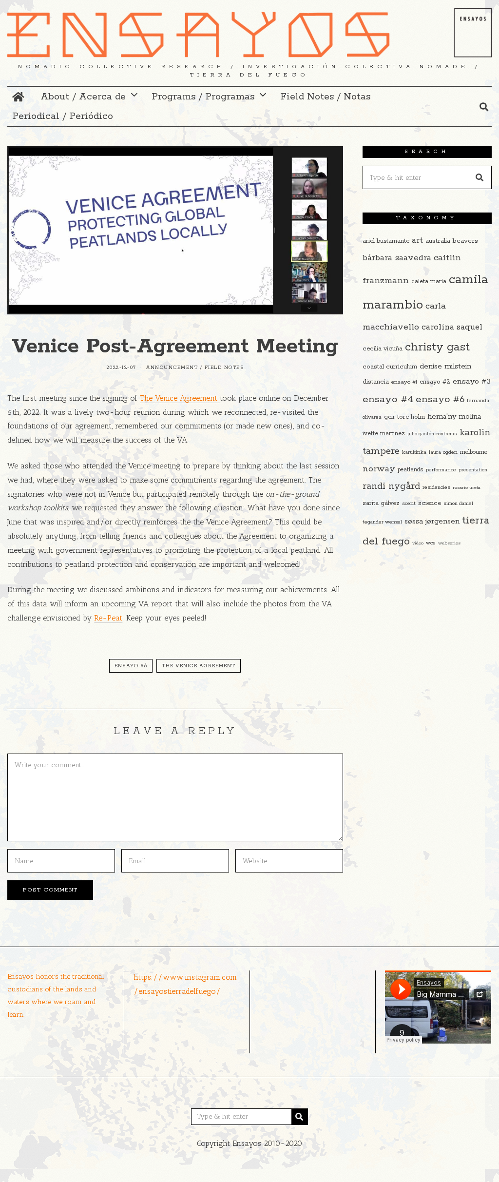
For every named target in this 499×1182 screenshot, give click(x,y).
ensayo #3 (472, 381)
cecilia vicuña (383, 349)
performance (441, 469)
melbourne (473, 452)
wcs (431, 543)
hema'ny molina (454, 416)
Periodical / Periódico (62, 116)
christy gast (437, 347)
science (429, 503)
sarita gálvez (381, 503)
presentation (473, 470)
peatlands (410, 469)
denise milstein (445, 366)
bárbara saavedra (397, 257)
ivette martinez (384, 433)
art (417, 240)
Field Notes (224, 368)
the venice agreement (198, 665)
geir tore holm (404, 417)
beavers (465, 240)
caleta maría (428, 281)
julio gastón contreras (432, 434)
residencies (436, 487)
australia (437, 241)
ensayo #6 (131, 665)
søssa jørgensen (432, 521)
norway (379, 469)
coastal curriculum (390, 367)
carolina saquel (452, 327)
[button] (480, 177)
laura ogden (443, 452)
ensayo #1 (404, 382)
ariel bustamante (386, 241)
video (417, 543)
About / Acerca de (83, 97)
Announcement (172, 368)
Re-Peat (108, 617)
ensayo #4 (388, 399)
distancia (376, 382)
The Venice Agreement (180, 398)
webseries (449, 543)
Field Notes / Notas (325, 97)
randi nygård (391, 486)
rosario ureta (466, 487)
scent (409, 503)
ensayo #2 (435, 382)
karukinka (414, 452)
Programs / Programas (203, 97)
